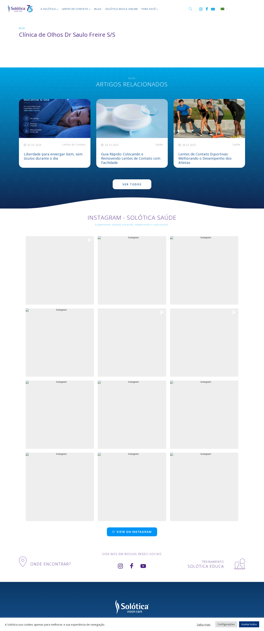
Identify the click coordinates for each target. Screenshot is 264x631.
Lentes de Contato (75, 9)
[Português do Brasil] (222, 8)
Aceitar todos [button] (249, 624)
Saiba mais (203, 624)
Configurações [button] (226, 624)
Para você (149, 9)
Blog (97, 9)
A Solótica (48, 9)
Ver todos (132, 184)
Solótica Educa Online (121, 9)
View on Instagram (134, 531)
